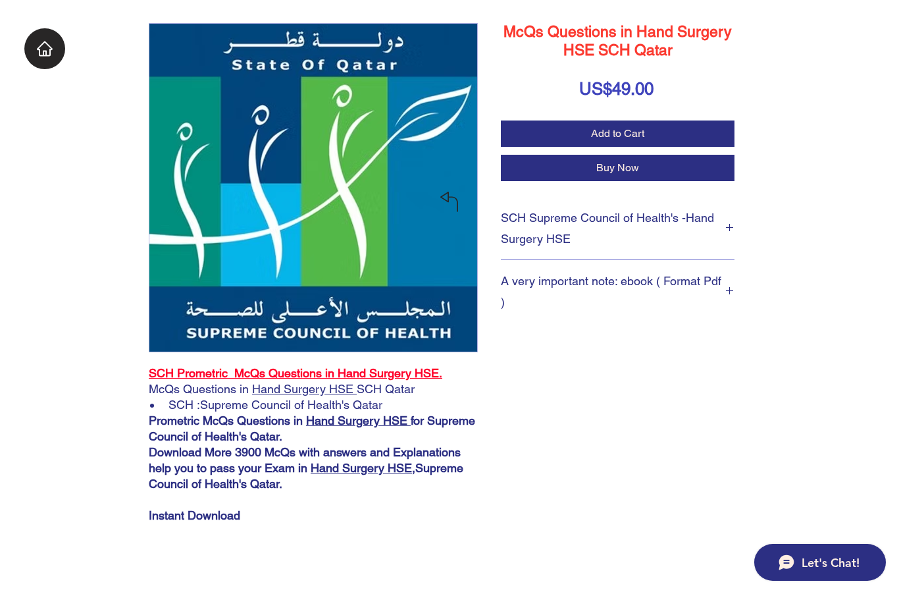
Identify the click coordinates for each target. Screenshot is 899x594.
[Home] (44, 48)
